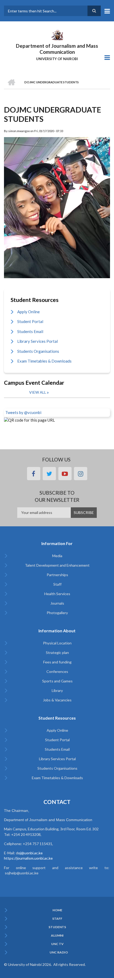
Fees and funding (57, 662)
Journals (57, 603)
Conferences (57, 671)
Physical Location (57, 643)
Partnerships (57, 574)
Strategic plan (57, 652)
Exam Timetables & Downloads (44, 361)
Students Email (30, 331)
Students (57, 927)
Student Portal (30, 321)
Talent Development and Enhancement (57, 565)
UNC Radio (59, 952)
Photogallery (57, 612)
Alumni (57, 935)
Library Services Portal (37, 341)
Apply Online (28, 311)
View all (37, 392)
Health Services (57, 593)
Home (57, 910)
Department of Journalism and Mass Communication (57, 49)
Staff (57, 584)
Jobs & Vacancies (57, 700)
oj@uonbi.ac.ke (30, 853)
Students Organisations (38, 351)
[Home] (57, 34)
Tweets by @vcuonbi (23, 412)
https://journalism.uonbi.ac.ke (28, 858)
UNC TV (57, 944)
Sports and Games (57, 681)
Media (57, 555)
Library (57, 690)
